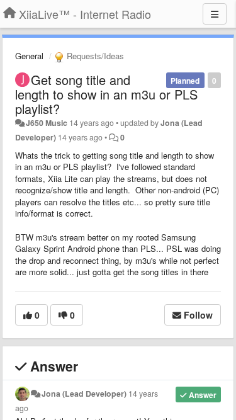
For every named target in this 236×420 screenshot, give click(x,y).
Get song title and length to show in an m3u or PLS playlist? (106, 94)
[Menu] (215, 14)
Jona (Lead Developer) (84, 393)
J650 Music (46, 122)
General (29, 56)
